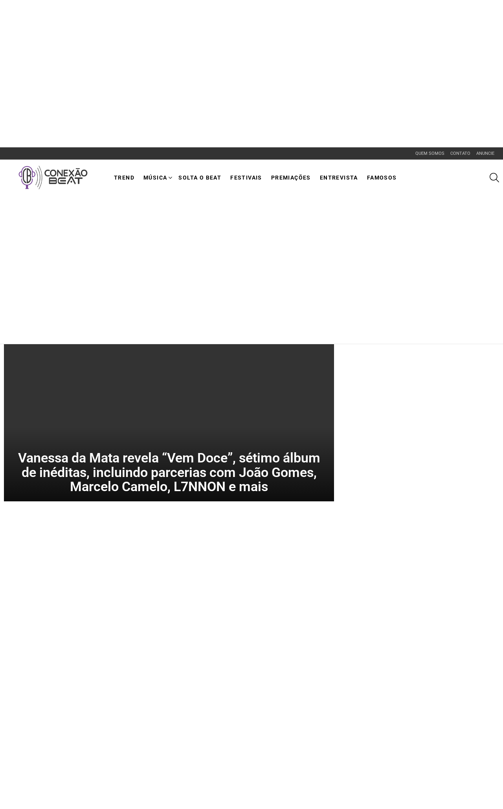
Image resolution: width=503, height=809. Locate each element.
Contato (460, 153)
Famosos (382, 177)
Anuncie (485, 153)
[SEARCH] (494, 177)
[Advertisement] (143, 17)
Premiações (291, 177)
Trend (124, 177)
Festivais (246, 177)
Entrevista (339, 177)
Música (155, 177)
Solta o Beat (199, 177)
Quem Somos (429, 153)
